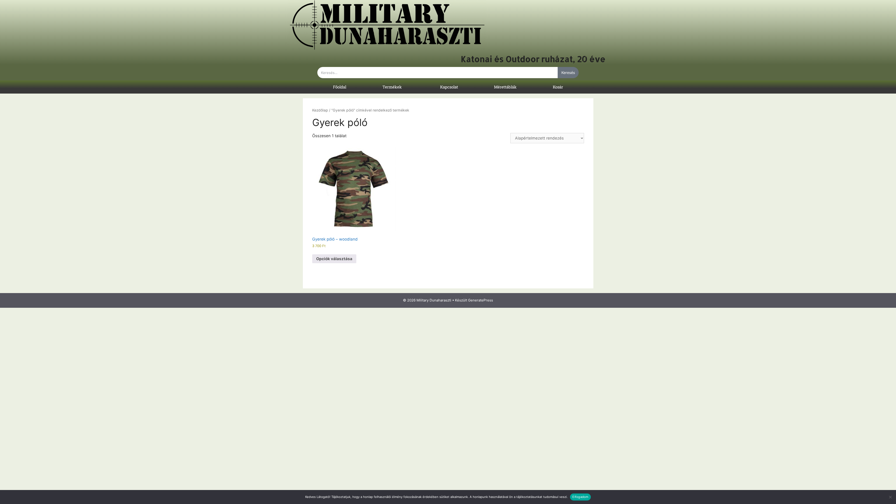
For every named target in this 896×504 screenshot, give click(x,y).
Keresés (568, 72)
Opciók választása (334, 258)
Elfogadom (580, 497)
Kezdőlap (320, 110)
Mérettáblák (505, 87)
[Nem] (890, 497)
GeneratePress (480, 300)
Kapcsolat (449, 87)
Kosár (558, 87)
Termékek (392, 87)
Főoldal (339, 87)
